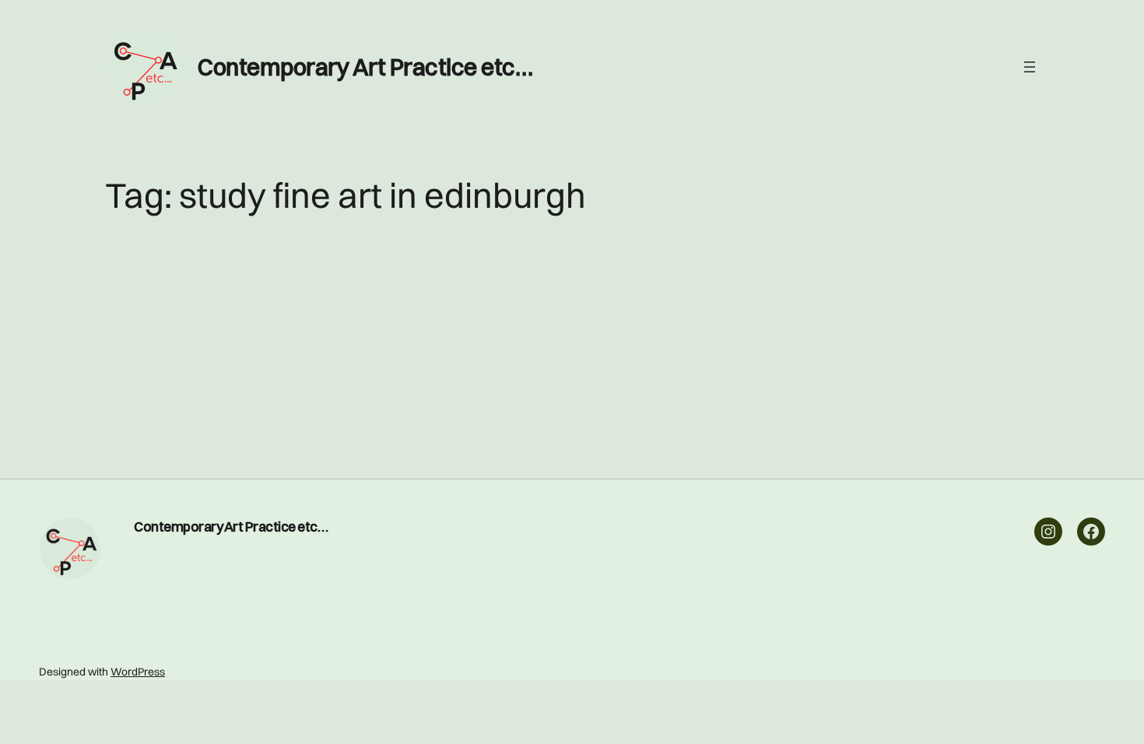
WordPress (138, 672)
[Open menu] (1029, 67)
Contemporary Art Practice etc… (365, 67)
